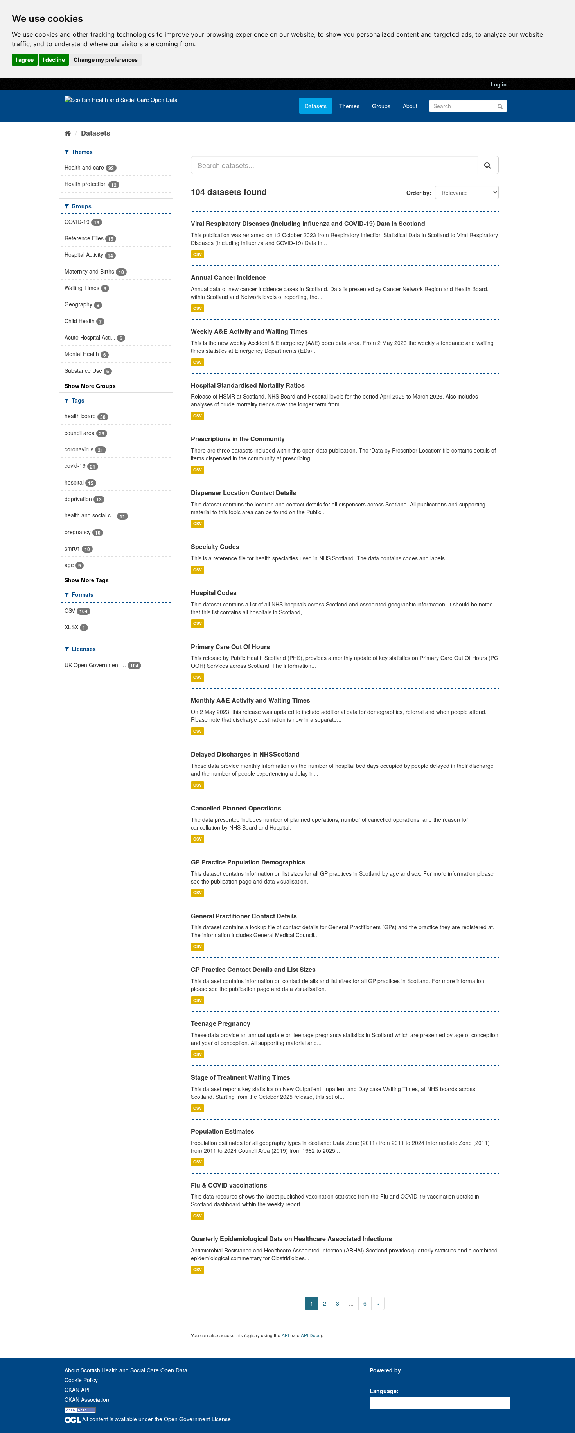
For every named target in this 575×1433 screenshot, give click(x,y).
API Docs (310, 1335)
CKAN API (77, 1390)
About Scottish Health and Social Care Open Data (126, 1370)
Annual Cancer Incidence (228, 277)
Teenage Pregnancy (220, 1023)
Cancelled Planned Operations (236, 807)
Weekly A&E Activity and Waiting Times (249, 331)
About (410, 106)
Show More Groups (90, 386)
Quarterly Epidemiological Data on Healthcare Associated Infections (291, 1238)
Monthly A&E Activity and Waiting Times (250, 700)
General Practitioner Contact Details (244, 915)
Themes (349, 106)
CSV (197, 254)
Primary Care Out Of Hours (230, 646)
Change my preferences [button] (106, 59)
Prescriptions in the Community (238, 438)
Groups (381, 106)
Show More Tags (87, 580)
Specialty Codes (215, 546)
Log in (499, 84)
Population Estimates (222, 1131)
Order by (417, 193)
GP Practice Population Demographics (248, 861)
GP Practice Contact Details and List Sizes (253, 969)
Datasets (316, 106)
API (285, 1335)
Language (383, 1391)
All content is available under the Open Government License (156, 1419)
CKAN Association (87, 1399)
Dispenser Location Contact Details (243, 492)
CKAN (383, 1379)
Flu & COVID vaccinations (229, 1185)
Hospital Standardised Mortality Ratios (248, 385)
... (351, 1303)
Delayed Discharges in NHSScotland (245, 754)
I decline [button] (54, 59)
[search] (488, 165)
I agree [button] (25, 59)
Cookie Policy (81, 1380)
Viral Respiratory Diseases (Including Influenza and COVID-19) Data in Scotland (308, 223)
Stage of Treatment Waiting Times (240, 1077)
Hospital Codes (214, 592)
